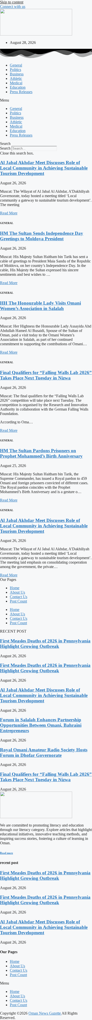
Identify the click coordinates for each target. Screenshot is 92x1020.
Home (14, 588)
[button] (46, 100)
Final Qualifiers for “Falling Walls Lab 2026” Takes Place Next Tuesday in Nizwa (46, 375)
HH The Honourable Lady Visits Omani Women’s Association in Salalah (40, 305)
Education (18, 87)
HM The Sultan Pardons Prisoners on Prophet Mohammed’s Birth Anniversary (41, 453)
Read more (6, 852)
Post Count (18, 601)
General (16, 65)
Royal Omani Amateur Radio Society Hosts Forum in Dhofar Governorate (43, 752)
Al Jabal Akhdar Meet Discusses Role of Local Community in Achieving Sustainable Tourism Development (44, 168)
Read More (8, 213)
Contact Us (18, 597)
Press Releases (21, 92)
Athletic (16, 78)
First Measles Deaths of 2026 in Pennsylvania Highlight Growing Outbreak (45, 643)
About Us (17, 592)
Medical (16, 83)
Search (5, 148)
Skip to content (11, 2)
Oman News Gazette (45, 1013)
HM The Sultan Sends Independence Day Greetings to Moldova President (41, 236)
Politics (15, 70)
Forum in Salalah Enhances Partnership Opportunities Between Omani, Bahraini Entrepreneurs (40, 725)
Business (17, 74)
